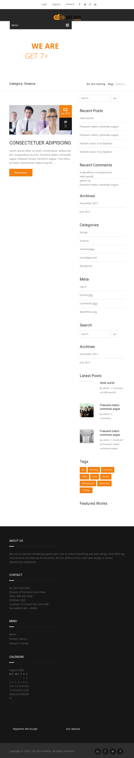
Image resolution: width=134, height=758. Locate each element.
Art (83, 469)
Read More (20, 172)
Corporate (107, 469)
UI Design (86, 490)
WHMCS (70, 4)
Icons (94, 476)
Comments (88, 303)
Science (84, 240)
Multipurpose (88, 483)
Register (56, 4)
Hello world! (87, 118)
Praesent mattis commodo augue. (99, 126)
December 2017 (89, 203)
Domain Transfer (19, 643)
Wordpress (86, 266)
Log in (83, 286)
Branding (94, 469)
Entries (86, 295)
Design (84, 232)
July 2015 (85, 211)
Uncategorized (88, 257)
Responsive (104, 483)
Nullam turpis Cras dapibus (96, 143)
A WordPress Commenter (94, 172)
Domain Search (18, 638)
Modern (105, 476)
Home (12, 634)
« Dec (12, 702)
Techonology (87, 249)
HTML (84, 476)
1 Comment (111, 444)
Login (44, 4)
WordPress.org (88, 311)
